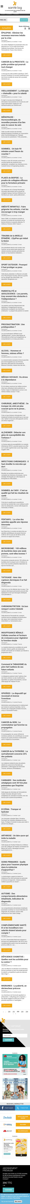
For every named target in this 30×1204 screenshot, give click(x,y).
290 (9, 1011)
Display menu (2, 6)
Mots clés (3, 20)
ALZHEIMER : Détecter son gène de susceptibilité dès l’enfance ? (13, 435)
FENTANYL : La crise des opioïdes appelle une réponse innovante (14, 522)
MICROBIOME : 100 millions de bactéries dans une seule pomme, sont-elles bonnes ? (14, 551)
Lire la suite (6, 55)
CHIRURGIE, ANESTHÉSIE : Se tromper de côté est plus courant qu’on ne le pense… (14, 406)
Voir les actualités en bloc (29, 28)
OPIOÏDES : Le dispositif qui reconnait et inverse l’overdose (13, 696)
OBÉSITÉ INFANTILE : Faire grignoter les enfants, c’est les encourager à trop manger (14, 209)
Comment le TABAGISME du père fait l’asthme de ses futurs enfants (14, 667)
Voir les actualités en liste (25, 28)
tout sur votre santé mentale (23, 1117)
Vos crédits (23, 1124)
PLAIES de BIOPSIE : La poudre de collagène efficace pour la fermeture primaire (14, 180)
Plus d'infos (16, 1198)
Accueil (3, 14)
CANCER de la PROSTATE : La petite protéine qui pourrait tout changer (14, 64)
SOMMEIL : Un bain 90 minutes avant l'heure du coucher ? (12, 151)
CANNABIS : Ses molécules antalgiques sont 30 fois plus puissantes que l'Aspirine (14, 783)
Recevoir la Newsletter (15, 1104)
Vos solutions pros (23, 1131)
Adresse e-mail (7, 1033)
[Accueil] (15, 3)
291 (14, 1011)
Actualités (9, 14)
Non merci (18, 1201)
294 (27, 1011)
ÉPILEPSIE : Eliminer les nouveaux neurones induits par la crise (13, 35)
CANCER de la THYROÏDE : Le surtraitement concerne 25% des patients (14, 754)
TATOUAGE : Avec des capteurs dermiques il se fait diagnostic (14, 580)
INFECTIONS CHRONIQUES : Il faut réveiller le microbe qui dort (15, 464)
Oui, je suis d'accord (7, 1201)
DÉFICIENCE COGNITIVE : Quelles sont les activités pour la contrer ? (14, 959)
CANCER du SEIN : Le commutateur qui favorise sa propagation (14, 725)
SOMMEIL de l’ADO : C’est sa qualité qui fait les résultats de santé (14, 493)
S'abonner (8, 1040)
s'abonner (8, 1190)
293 (22, 1011)
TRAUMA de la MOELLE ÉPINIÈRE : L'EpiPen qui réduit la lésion (14, 238)
